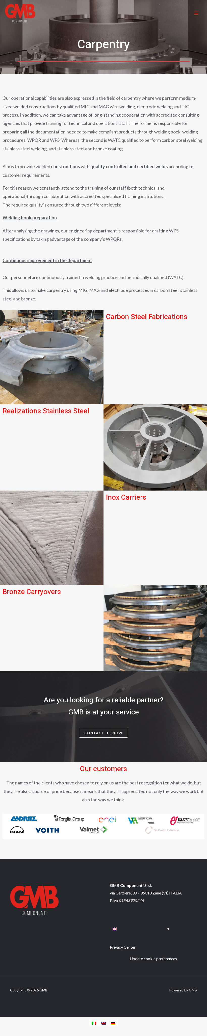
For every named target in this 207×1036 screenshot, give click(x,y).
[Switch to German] (113, 1023)
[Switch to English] (103, 1023)
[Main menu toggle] (196, 13)
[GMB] (20, 13)
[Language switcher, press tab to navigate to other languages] (141, 928)
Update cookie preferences (153, 958)
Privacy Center (123, 947)
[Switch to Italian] (94, 1023)
